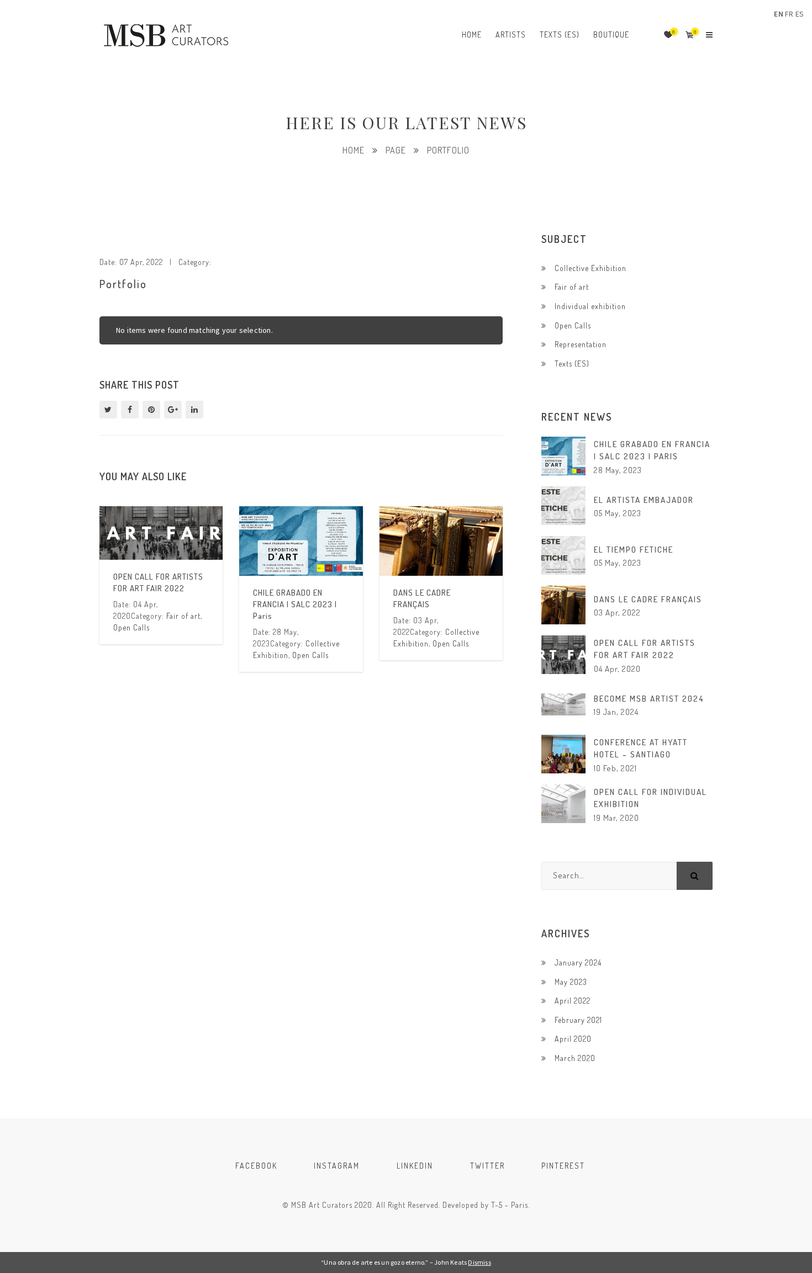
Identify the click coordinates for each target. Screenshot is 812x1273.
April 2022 (572, 1000)
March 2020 (575, 1058)
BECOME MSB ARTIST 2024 (649, 698)
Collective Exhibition (590, 268)
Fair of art (183, 615)
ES (799, 14)
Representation (581, 344)
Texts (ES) (572, 363)
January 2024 (578, 962)
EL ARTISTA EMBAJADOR (644, 500)
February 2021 (578, 1020)
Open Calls (131, 627)
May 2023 (571, 981)
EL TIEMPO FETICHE (633, 549)
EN (778, 14)
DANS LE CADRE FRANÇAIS (648, 599)
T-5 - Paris (509, 1205)
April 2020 (573, 1038)
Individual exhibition (590, 306)
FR (789, 14)
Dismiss (479, 1262)
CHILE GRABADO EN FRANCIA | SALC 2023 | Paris (295, 604)
